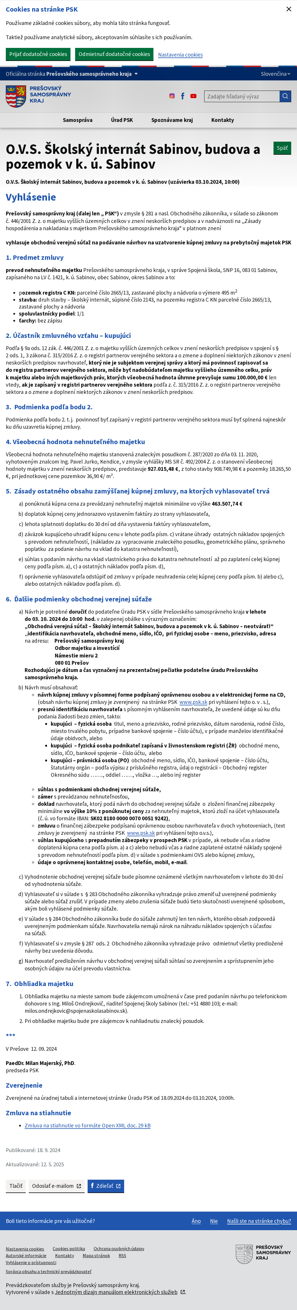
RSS (122, 1255)
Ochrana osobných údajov (119, 1248)
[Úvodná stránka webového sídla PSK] (38, 96)
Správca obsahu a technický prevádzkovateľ (48, 1271)
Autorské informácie (26, 1255)
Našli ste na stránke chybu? (259, 1220)
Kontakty (64, 1255)
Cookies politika (69, 1248)
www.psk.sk (193, 701)
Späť (282, 147)
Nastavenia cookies (180, 54)
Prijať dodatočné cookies (38, 54)
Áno (196, 1220)
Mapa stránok (96, 1255)
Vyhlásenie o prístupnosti (31, 1262)
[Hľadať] (285, 96)
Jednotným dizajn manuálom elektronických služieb (116, 1292)
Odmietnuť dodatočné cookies (114, 54)
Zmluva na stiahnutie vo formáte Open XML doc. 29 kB (88, 1125)
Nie (214, 1220)
